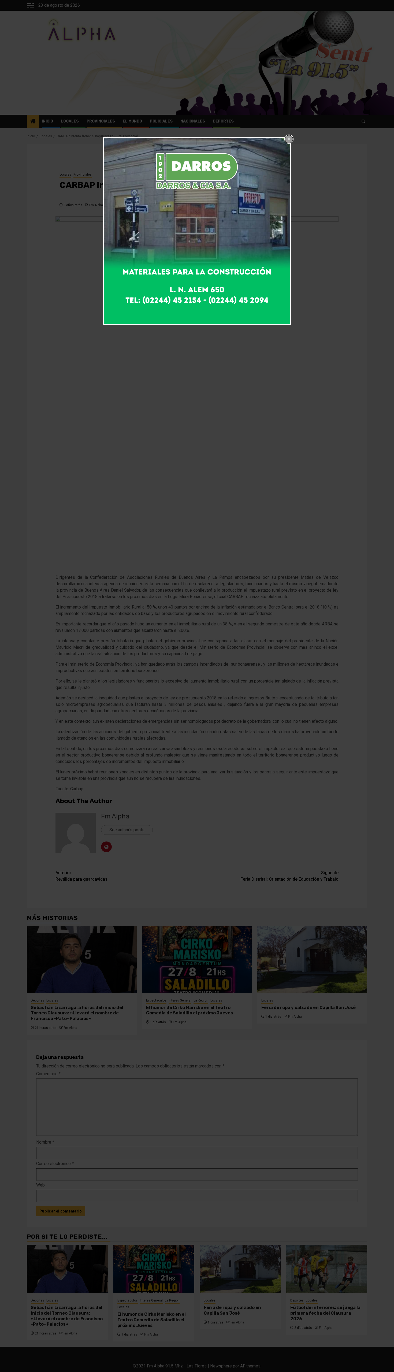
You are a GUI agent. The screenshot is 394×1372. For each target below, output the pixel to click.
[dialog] (197, 231)
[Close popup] (289, 139)
